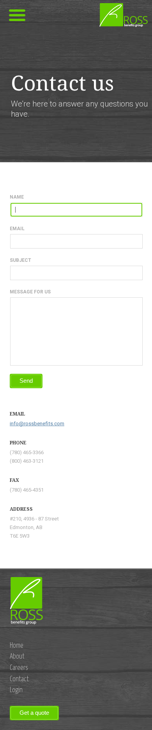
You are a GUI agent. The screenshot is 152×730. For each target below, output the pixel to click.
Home (16, 645)
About (17, 656)
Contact (19, 679)
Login (16, 690)
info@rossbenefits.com (37, 423)
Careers (19, 667)
